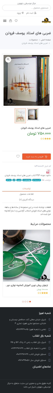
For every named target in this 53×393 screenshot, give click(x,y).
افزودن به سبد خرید (35, 156)
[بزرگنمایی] (8, 60)
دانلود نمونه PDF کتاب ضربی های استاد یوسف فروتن (28, 175)
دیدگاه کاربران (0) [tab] (26, 199)
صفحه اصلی (46, 40)
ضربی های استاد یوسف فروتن (36, 128)
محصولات (33, 40)
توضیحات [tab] (26, 188)
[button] (30, 301)
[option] (32, 115)
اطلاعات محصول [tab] (27, 194)
